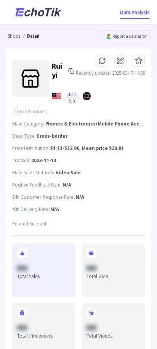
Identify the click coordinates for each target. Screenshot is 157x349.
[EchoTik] (38, 12)
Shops (14, 36)
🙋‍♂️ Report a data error (126, 36)
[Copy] (71, 71)
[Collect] (139, 61)
